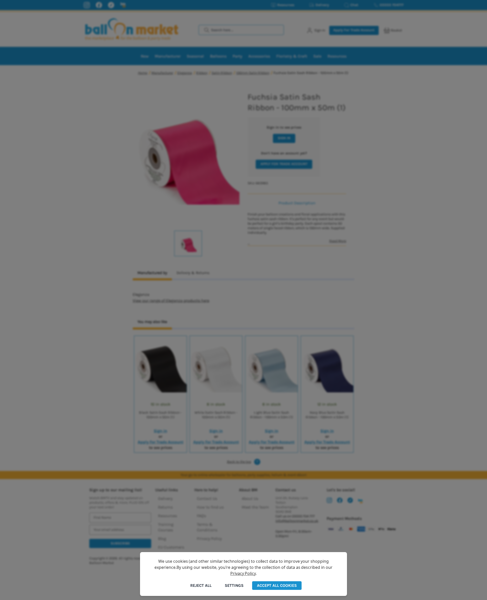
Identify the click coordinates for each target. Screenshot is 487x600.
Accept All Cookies (277, 585)
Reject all (201, 585)
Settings (234, 585)
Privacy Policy (243, 573)
